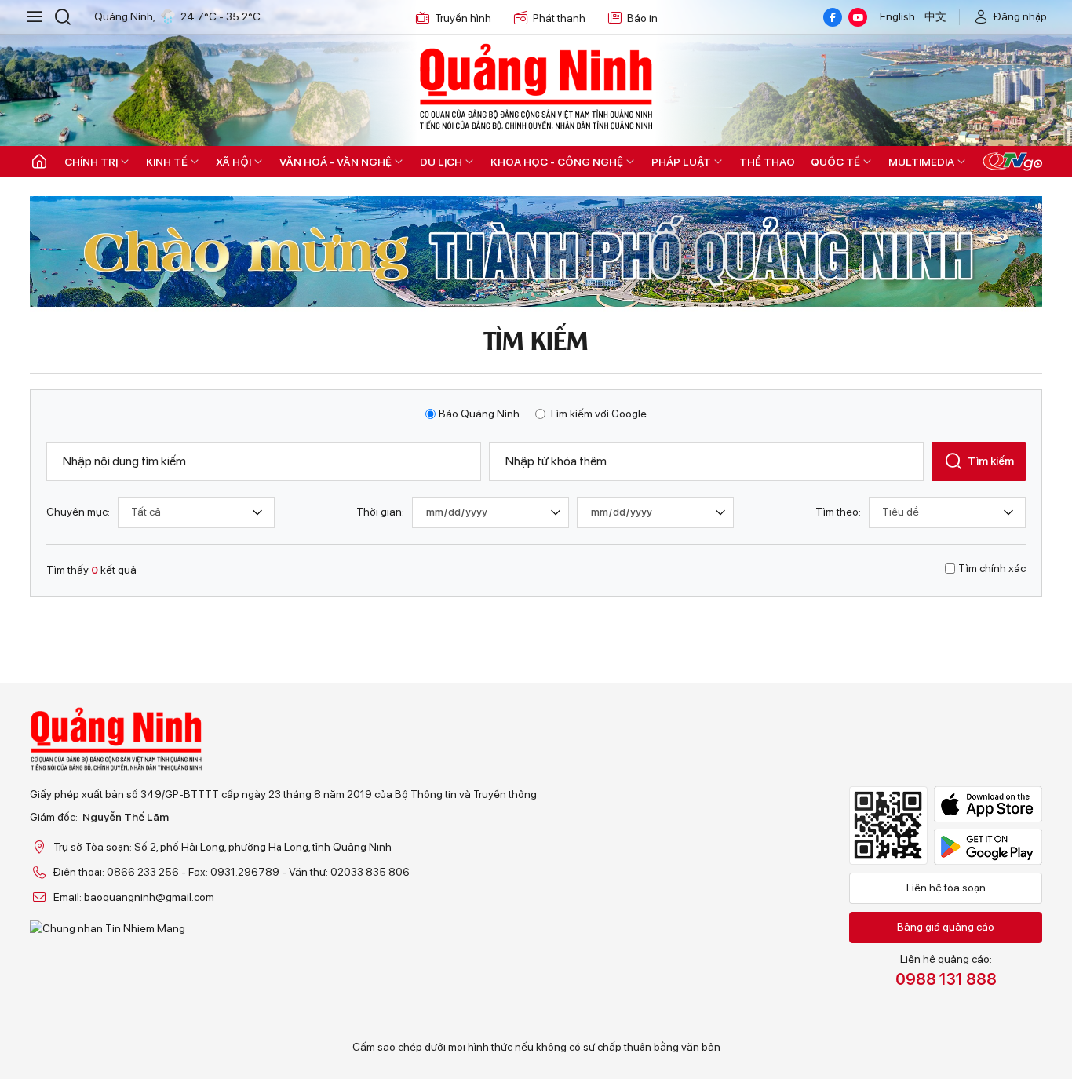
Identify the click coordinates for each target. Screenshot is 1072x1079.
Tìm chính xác (992, 568)
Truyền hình (463, 18)
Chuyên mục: (78, 511)
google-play (988, 847)
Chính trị (91, 161)
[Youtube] (857, 17)
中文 (935, 16)
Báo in (642, 18)
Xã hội (233, 161)
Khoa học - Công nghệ (556, 161)
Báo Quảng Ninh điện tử (536, 86)
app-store (988, 804)
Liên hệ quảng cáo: (946, 971)
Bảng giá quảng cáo (945, 926)
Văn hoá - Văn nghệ (335, 161)
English (897, 16)
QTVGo (1012, 161)
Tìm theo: (838, 511)
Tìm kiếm (991, 460)
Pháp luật (681, 161)
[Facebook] (832, 17)
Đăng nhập (1020, 16)
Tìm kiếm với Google (598, 413)
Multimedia (921, 161)
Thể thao (767, 161)
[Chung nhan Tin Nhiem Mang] (283, 928)
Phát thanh (559, 18)
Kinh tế (167, 161)
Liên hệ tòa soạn (946, 887)
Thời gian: (380, 511)
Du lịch (441, 161)
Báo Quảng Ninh (479, 413)
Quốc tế (835, 161)
